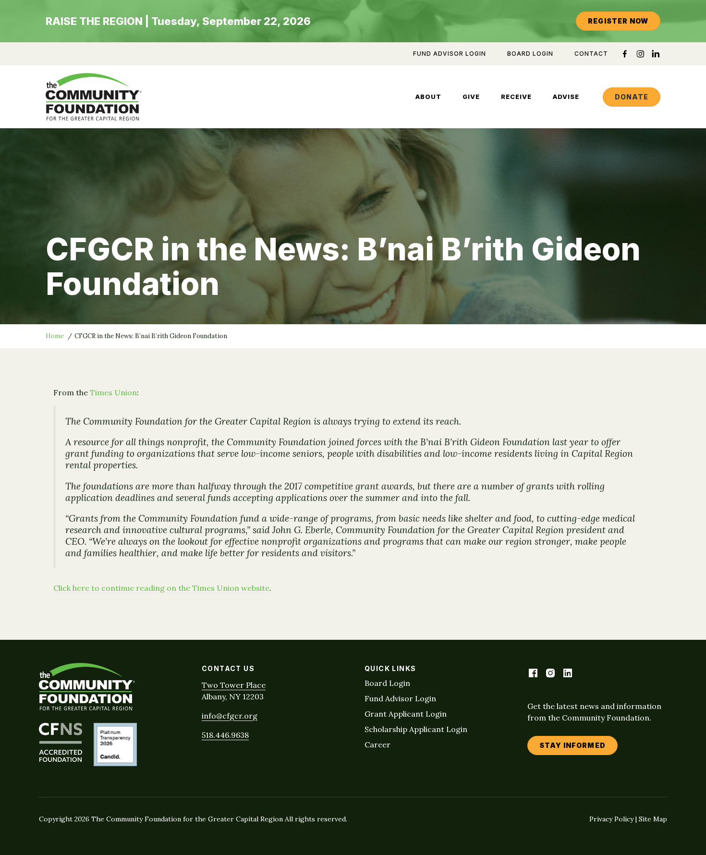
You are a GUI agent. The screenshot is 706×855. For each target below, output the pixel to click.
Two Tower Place (234, 685)
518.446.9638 (225, 735)
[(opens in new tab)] (60, 759)
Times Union (113, 392)
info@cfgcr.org (229, 716)
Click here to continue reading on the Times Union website (161, 588)
